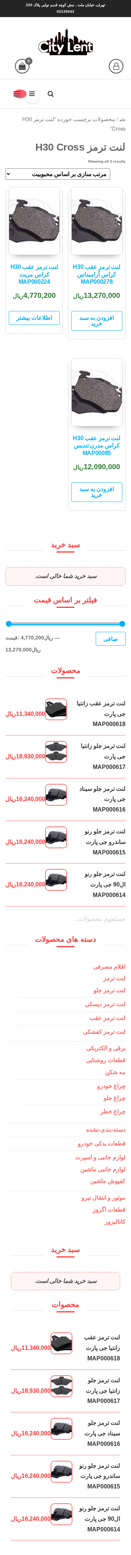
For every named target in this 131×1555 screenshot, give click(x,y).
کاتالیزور (115, 1222)
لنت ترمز (114, 978)
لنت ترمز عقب (108, 1018)
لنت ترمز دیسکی (105, 1004)
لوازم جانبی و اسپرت (100, 1157)
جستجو (116, 924)
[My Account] (116, 66)
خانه (122, 120)
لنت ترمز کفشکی (104, 1032)
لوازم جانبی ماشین (103, 1169)
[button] (20, 93)
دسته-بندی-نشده (106, 1130)
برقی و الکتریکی (106, 1048)
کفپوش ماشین (108, 1181)
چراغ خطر (113, 1111)
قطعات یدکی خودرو (102, 1143)
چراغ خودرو (111, 1086)
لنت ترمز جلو (110, 990)
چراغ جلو (115, 1098)
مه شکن (115, 1072)
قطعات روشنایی (106, 1060)
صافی (110, 638)
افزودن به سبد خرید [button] (96, 321)
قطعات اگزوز (109, 1210)
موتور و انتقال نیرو (104, 1198)
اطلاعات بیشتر (34, 318)
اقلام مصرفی (109, 967)
